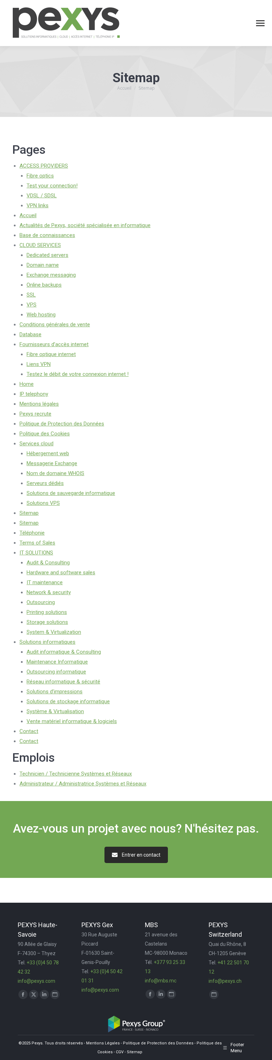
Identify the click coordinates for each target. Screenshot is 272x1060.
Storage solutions (47, 622)
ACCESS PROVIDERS (43, 166)
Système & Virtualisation (55, 711)
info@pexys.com (36, 981)
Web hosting (41, 314)
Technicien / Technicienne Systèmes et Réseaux (75, 774)
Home (26, 384)
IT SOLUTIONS (36, 552)
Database (30, 334)
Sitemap (29, 513)
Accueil (27, 215)
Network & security (49, 592)
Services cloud (36, 443)
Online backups (44, 285)
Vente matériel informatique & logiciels (72, 721)
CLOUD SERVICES (40, 245)
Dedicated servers (47, 255)
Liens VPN (39, 364)
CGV (120, 1052)
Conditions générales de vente (54, 324)
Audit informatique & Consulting (64, 652)
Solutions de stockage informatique (68, 701)
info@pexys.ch (225, 981)
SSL (31, 295)
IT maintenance (45, 582)
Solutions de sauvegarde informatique (71, 493)
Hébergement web (48, 453)
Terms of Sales (37, 543)
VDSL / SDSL (42, 195)
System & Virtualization (54, 632)
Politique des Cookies (44, 433)
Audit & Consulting (48, 562)
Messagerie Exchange (52, 463)
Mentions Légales (103, 1043)
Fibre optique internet (51, 354)
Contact (28, 731)
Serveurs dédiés (45, 483)
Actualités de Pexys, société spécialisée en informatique (85, 225)
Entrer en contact (141, 855)
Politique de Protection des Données (61, 424)
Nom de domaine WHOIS (55, 473)
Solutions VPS (43, 503)
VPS (31, 304)
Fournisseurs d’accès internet (54, 344)
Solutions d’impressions (55, 691)
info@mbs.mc (160, 980)
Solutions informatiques (47, 642)
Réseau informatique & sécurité (63, 681)
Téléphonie (32, 533)
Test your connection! (52, 185)
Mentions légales (39, 404)
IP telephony (33, 394)
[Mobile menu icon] (260, 23)
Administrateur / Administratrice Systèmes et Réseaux (82, 783)
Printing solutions (47, 612)
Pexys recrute (35, 414)
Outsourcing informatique (56, 672)
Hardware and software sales (61, 572)
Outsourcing (41, 602)
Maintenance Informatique (57, 662)
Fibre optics (40, 176)
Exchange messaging (51, 275)
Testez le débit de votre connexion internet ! (78, 374)
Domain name (43, 265)
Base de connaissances (47, 235)
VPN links (38, 205)
